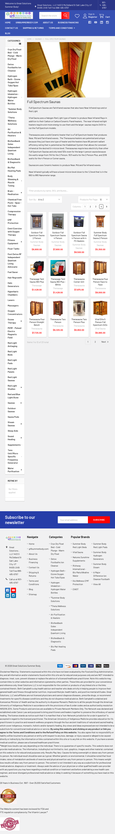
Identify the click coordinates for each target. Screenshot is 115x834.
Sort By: (33, 199)
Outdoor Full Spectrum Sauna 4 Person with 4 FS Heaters (79, 236)
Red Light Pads (12, 361)
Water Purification (13, 470)
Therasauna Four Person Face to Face (100, 282)
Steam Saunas (11, 424)
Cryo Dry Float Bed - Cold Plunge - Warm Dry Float (15, 54)
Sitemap (33, 594)
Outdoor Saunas (12, 410)
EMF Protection (13, 221)
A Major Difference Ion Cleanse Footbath (101, 575)
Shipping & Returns (33, 28)
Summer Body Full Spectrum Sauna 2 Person (100, 235)
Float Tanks (13, 248)
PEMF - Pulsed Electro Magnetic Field (14, 333)
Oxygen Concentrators (15, 312)
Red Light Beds (12, 353)
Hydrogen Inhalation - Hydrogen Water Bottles (13, 97)
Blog (7, 33)
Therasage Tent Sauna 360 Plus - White (58, 282)
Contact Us (11, 28)
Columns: (77, 206)
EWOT (76, 589)
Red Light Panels (12, 370)
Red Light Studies (12, 387)
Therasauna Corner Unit (79, 280)
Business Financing (68, 22)
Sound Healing (11, 438)
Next (103, 341)
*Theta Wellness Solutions (12, 120)
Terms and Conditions (61, 28)
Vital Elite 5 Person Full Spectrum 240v (100, 322)
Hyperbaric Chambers (13, 293)
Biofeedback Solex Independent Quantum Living (14, 147)
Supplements (14, 445)
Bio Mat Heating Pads (14, 169)
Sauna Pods (13, 417)
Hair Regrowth (15, 277)
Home (8, 22)
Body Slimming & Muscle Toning (13, 181)
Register (92, 16)
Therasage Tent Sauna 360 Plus (37, 280)
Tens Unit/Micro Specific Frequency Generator (13, 456)
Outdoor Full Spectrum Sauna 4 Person (58, 235)
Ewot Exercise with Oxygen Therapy (15, 231)
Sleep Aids (13, 430)
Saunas (11, 403)
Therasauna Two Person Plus (79, 320)
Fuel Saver (13, 272)
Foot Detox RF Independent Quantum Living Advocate (14, 260)
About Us (48, 22)
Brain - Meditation (13, 192)
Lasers (11, 300)
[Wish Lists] (77, 16)
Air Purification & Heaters (14, 132)
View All (97, 584)
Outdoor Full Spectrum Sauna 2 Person (36, 235)
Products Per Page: (89, 199)
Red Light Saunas (12, 379)
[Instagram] (107, 22)
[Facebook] (89, 22)
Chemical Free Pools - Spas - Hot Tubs (15, 202)
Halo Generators (13, 284)
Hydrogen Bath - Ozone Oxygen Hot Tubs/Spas (14, 81)
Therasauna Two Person (58, 320)
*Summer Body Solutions (15, 110)
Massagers (13, 305)
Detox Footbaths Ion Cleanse (14, 67)
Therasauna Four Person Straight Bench (37, 322)
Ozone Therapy (12, 321)
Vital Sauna (78, 552)
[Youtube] (95, 22)
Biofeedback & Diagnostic (14, 160)
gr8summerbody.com (27, 22)
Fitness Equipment (13, 242)
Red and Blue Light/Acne (14, 396)
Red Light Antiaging (12, 344)
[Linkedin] (101, 22)
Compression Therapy (14, 213)
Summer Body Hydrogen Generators (99, 555)
